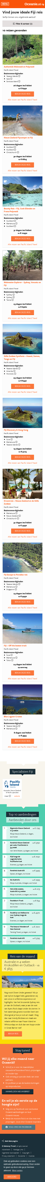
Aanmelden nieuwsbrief (18, 1091)
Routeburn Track (16, 900)
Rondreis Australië (17, 870)
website (17, 796)
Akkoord (11, 1176)
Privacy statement (8, 1156)
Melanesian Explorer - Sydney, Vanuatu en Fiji (22, 284)
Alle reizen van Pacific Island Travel (22, 99)
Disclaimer (21, 1156)
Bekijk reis (13, 1033)
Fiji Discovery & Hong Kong (16, 429)
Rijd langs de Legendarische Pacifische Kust (16, 858)
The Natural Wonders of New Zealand (19, 927)
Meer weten (17, 1170)
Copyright (26, 1152)
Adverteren (6, 1149)
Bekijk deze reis (22, 93)
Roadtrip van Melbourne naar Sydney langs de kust (19, 915)
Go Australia (15, 879)
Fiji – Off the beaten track (15, 645)
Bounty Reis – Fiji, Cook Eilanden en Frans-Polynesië (19, 210)
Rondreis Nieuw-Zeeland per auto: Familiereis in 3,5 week (19, 845)
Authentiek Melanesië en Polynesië (19, 66)
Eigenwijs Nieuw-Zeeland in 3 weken (20, 829)
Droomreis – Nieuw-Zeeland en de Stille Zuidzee (21, 502)
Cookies (31, 1156)
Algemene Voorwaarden (10, 1152)
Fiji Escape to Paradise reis (15, 574)
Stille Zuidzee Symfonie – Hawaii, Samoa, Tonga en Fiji (22, 358)
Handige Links (18, 1149)
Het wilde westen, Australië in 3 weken (18, 890)
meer (6, 796)
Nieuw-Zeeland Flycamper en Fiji (18, 137)
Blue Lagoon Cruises (13, 716)
